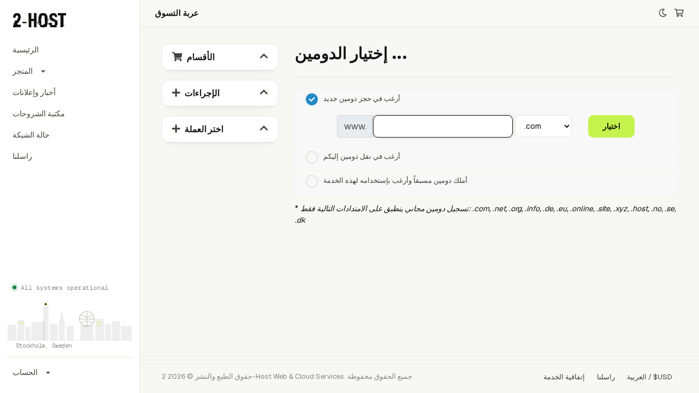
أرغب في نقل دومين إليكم (361, 156)
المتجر (23, 71)
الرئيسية (26, 50)
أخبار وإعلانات (34, 92)
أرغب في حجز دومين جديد (361, 99)
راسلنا (22, 156)
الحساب (25, 372)
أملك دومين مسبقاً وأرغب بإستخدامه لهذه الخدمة (395, 181)
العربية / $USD (649, 377)
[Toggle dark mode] (663, 13)
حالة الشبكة (31, 135)
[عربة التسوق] (679, 13)
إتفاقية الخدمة (564, 377)
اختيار (611, 126)
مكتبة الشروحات (39, 113)
